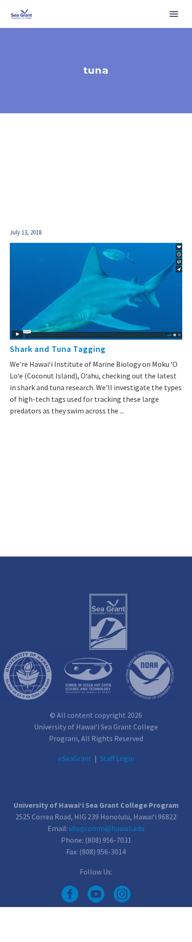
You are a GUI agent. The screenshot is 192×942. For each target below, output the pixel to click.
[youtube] (96, 894)
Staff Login (117, 758)
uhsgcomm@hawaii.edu (106, 828)
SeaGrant (75, 758)
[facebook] (70, 894)
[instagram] (122, 894)
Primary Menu (173, 14)
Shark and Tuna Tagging (58, 349)
